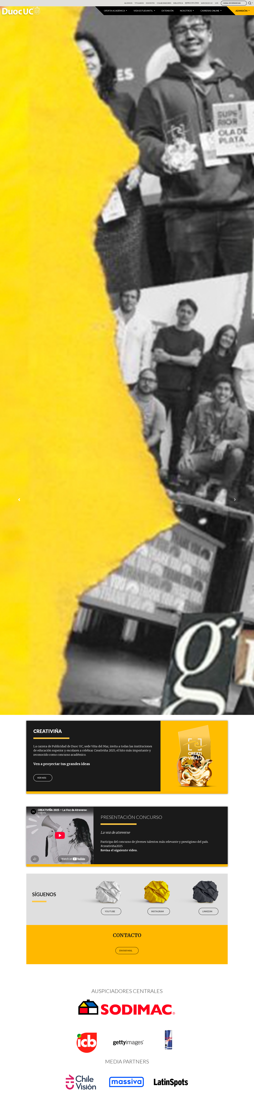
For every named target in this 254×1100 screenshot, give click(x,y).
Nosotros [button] (186, 10)
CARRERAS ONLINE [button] (210, 10)
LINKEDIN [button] (207, 911)
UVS (216, 3)
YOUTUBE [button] (110, 911)
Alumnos (128, 3)
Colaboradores (164, 3)
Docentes (150, 3)
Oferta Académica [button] (114, 10)
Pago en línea (193, 3)
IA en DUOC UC (207, 3)
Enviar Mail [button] (125, 950)
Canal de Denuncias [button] (232, 3)
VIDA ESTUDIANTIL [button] (143, 10)
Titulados (139, 3)
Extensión (167, 10)
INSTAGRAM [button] (157, 911)
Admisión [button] (241, 10)
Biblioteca (178, 3)
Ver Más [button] (41, 778)
